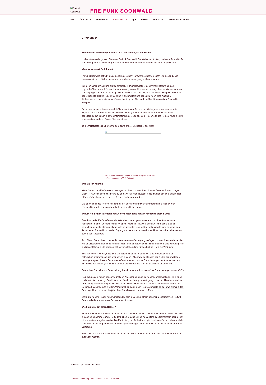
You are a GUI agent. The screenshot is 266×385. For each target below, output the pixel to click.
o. (124, 193)
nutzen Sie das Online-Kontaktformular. (139, 316)
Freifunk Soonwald (121, 10)
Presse (144, 19)
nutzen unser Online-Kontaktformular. (115, 300)
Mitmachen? (119, 19)
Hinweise (86, 364)
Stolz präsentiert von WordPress (105, 378)
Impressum (97, 364)
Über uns (84, 19)
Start (72, 19)
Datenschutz (75, 364)
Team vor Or (108, 316)
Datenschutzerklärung (178, 19)
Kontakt (156, 19)
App (134, 19)
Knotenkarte (102, 19)
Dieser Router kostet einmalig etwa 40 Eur (102, 193)
